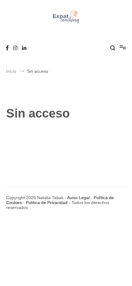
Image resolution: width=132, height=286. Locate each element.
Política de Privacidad (47, 202)
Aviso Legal (78, 197)
